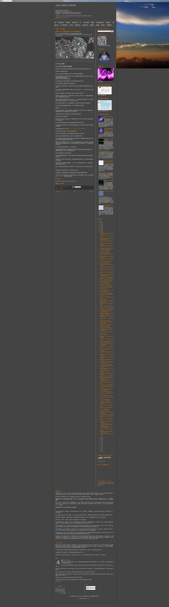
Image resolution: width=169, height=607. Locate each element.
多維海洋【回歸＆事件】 (104, 335)
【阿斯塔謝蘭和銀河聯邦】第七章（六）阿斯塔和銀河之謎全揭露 (108, 129)
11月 (101, 437)
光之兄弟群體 (86, 22)
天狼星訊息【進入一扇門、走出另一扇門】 (106, 319)
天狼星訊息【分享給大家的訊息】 (105, 151)
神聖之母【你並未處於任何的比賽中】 (106, 280)
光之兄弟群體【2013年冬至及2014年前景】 (106, 268)
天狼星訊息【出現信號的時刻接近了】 (106, 306)
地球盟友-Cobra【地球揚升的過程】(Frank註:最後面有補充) (68, 31)
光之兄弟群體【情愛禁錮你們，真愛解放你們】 (106, 234)
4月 (100, 448)
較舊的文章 (91, 191)
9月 (100, 440)
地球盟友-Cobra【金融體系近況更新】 (108, 140)
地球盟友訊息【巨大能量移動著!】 (106, 327)
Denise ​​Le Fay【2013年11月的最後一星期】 (106, 429)
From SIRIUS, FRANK (65, 5)
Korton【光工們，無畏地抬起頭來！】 (106, 285)
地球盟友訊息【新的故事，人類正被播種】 (106, 434)
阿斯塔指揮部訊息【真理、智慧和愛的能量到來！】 (106, 413)
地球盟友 (103, 25)
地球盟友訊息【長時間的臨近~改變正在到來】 (106, 403)
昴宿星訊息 (108, 22)
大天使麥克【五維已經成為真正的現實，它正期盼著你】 (106, 390)
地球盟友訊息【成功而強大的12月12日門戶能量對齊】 (106, 330)
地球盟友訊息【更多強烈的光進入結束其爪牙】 (106, 265)
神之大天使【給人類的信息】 (105, 410)
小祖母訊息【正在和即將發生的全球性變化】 (106, 297)
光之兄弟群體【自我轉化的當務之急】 (106, 331)
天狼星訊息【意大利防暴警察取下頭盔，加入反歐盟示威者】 (106, 342)
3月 (100, 449)
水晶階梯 (97, 25)
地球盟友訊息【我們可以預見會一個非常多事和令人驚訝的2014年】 (106, 249)
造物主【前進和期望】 (104, 299)
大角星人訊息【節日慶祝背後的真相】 (106, 309)
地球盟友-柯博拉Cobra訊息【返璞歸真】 (106, 406)
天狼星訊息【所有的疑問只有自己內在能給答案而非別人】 (106, 378)
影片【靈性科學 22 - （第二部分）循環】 (106, 237)
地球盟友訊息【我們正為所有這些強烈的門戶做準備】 (106, 344)
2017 (100, 224)
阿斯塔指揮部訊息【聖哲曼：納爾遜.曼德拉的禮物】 (106, 316)
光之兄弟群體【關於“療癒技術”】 (105, 391)
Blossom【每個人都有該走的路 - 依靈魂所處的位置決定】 (106, 291)
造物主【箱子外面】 (103, 333)
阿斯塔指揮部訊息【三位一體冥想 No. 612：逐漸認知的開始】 (106, 311)
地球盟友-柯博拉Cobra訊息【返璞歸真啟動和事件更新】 (106, 301)
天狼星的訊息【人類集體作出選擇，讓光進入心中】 (106, 360)
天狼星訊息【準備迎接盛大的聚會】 (106, 261)
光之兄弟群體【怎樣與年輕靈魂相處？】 (107, 385)
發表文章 (89, 587)
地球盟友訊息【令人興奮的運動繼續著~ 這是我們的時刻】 (106, 362)
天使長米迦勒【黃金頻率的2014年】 (106, 287)
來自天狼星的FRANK (66, 560)
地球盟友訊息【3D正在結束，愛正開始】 (106, 417)
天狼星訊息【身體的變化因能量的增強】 (107, 415)
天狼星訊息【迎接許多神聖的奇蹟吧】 (106, 407)
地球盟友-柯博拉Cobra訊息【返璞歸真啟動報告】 (106, 257)
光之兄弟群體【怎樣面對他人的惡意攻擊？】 (106, 387)
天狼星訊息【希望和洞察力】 (105, 326)
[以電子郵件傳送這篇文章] (75, 187)
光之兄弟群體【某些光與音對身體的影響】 (106, 383)
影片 (80, 22)
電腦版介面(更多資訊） (64, 17)
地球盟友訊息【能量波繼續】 (105, 252)
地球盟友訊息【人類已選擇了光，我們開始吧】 (106, 371)
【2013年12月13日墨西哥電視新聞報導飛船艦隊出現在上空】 (106, 275)
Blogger (88, 598)
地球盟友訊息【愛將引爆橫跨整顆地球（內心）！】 (106, 295)
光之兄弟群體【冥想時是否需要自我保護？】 (106, 260)
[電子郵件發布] (73, 187)
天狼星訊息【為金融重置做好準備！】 (106, 349)
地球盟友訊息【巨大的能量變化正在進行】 (106, 242)
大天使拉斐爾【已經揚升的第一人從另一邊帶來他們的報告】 (106, 427)
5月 (100, 446)
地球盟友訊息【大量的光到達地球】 (106, 324)
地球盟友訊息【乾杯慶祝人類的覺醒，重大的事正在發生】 (106, 432)
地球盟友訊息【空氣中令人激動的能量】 (106, 172)
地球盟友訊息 (75, 22)
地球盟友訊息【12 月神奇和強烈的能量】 (106, 419)
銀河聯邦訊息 (78, 25)
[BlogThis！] (76, 187)
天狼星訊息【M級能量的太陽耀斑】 (106, 293)
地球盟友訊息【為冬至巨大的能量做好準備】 (106, 304)
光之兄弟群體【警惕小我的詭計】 (106, 395)
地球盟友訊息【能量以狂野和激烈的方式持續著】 (106, 374)
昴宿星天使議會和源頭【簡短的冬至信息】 (106, 255)
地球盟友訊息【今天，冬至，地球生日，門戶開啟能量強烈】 (106, 282)
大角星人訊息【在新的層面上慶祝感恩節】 (106, 394)
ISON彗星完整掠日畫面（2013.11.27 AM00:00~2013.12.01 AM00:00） (106, 424)
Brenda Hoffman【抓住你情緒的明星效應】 (106, 339)
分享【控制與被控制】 (104, 289)
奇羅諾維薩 (109, 25)
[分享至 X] (77, 187)
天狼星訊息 (68, 22)
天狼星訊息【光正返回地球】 (108, 117)
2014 (100, 229)
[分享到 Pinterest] (80, 187)
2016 (100, 226)
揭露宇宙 (93, 22)
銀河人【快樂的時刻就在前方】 (105, 263)
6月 (100, 445)
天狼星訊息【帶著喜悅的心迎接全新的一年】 (106, 246)
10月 (101, 438)
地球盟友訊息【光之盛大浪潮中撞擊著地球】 (106, 347)
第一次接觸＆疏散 (63, 25)
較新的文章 (58, 191)
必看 (55, 22)
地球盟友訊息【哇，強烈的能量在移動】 (107, 307)
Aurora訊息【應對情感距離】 (105, 399)
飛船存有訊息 (85, 25)
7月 (100, 443)
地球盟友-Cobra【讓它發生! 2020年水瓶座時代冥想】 (108, 161)
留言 (88, 589)
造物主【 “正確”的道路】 (104, 409)
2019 (100, 221)
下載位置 (102, 485)
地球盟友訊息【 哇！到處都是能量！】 (106, 376)
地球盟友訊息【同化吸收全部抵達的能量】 (106, 273)
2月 (100, 451)
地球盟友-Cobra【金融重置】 (108, 181)
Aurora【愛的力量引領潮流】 (105, 251)
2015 (100, 227)
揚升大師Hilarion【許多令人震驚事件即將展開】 (106, 422)
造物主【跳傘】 (102, 350)
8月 (100, 441)
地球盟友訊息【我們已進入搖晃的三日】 (107, 278)
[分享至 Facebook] (79, 187)
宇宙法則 (71, 25)
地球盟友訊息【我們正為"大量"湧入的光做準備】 (106, 355)
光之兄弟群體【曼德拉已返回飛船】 (106, 364)
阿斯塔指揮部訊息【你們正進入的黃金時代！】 (106, 270)
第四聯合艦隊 (99, 562)
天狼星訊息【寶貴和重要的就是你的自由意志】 (106, 367)
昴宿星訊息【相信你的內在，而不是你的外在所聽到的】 (106, 369)
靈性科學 (56, 25)
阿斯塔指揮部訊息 (100, 22)
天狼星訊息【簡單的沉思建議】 (105, 320)
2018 (100, 222)
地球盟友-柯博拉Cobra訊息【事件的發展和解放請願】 (106, 323)
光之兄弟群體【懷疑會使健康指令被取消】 (106, 352)
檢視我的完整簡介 (58, 581)
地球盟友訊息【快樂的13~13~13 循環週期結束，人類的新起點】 (106, 314)
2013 (100, 230)
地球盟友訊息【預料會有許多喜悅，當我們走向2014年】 (106, 239)
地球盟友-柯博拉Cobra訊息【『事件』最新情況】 (106, 244)
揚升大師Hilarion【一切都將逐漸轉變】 (107, 277)
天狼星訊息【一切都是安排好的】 (106, 284)
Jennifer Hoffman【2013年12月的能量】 (106, 398)
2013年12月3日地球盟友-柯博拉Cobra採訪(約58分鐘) (106, 381)
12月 (101, 232)
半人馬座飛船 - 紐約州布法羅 (105, 401)
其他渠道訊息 (61, 22)
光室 (113, 22)
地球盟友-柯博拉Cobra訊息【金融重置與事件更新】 (106, 357)
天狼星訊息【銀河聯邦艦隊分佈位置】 (108, 206)
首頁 (74, 191)
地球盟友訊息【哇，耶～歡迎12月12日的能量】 (106, 337)
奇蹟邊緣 (92, 25)
